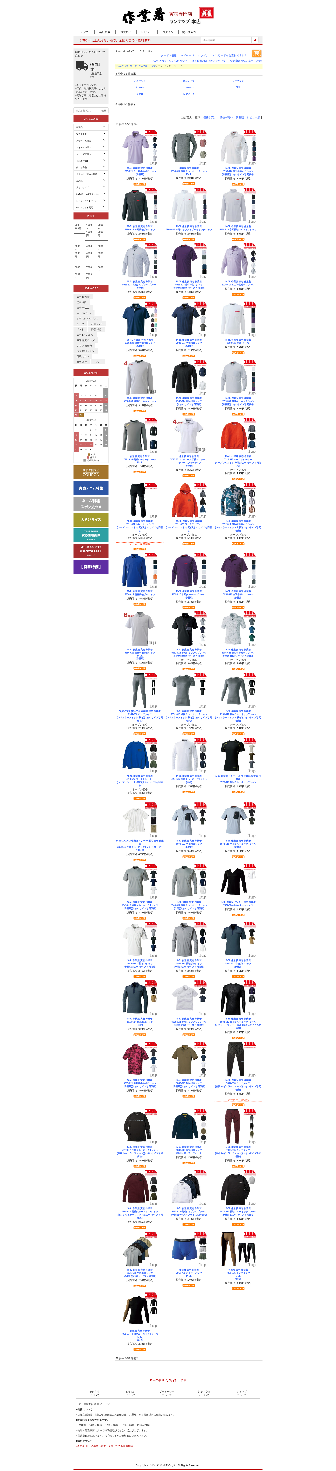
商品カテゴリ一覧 (123, 66)
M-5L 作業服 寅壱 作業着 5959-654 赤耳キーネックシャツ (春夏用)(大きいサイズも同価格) (238, 401)
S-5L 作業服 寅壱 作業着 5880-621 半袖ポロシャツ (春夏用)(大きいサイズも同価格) (189, 1083)
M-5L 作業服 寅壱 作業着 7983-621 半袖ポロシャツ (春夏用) (189, 342)
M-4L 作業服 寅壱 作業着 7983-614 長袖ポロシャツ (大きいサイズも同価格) (189, 401)
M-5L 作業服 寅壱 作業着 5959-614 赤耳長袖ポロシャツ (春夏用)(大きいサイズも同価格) (238, 171)
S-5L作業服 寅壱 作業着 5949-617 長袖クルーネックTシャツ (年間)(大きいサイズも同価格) (189, 905)
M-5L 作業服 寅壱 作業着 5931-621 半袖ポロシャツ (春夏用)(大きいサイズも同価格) (140, 1273)
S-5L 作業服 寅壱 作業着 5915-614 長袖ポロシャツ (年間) (140, 1021)
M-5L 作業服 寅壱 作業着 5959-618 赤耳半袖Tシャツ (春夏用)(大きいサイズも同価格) (189, 284)
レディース (189, 94)
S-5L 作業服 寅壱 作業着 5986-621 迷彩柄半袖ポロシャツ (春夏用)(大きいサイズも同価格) (238, 652)
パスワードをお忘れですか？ (230, 55)
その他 (139, 94)
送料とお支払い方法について (170, 60)
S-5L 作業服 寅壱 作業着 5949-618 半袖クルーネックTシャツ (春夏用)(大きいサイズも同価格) (140, 905)
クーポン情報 (169, 55)
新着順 (240, 117)
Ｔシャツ (139, 87)
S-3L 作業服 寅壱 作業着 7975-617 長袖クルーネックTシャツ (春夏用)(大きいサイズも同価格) (238, 1211)
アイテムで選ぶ (142, 66)
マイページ (187, 55)
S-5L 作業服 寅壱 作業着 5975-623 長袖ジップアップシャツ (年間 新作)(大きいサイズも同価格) (189, 1211)
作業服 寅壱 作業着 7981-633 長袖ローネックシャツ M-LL (140, 459)
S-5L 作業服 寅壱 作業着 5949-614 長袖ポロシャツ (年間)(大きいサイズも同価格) (189, 963)
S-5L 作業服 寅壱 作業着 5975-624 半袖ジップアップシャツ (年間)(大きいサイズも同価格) (189, 1021)
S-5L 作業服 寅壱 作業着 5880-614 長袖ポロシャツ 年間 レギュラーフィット (189, 1150)
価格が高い (226, 117)
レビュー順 (253, 117)
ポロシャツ (189, 80)
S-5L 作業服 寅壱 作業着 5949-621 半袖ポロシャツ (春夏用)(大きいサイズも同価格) (140, 963)
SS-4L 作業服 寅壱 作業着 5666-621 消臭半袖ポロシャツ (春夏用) (140, 342)
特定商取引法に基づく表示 (246, 60)
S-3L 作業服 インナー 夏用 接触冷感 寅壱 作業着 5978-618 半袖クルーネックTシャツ (238, 779)
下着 (238, 87)
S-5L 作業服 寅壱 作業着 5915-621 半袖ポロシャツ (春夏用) (238, 963)
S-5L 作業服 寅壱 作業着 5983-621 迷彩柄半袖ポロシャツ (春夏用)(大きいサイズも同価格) (140, 1083)
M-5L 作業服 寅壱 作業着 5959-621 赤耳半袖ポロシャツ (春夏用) (238, 594)
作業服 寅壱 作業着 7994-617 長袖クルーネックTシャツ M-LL (189, 171)
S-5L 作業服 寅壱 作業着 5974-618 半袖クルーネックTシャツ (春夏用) (238, 843)
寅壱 (154, 66)
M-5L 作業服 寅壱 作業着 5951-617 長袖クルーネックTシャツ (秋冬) (189, 779)
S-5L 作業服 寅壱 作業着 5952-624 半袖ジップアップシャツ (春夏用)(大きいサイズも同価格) (189, 652)
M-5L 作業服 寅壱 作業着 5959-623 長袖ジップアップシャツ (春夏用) (139, 284)
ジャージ (189, 87)
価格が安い (209, 117)
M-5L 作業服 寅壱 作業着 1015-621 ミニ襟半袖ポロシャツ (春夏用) (140, 171)
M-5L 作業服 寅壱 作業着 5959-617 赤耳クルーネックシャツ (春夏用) (189, 594)
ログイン (203, 55)
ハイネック (140, 80)
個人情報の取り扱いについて (209, 60)
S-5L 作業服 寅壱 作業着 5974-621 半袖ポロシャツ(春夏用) (189, 843)
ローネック (238, 80)
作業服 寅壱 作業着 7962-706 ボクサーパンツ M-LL (189, 1273)
